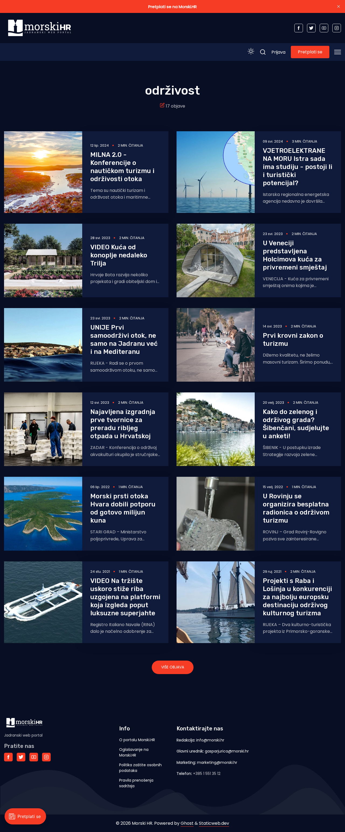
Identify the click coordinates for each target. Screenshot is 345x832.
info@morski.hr (210, 740)
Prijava (278, 52)
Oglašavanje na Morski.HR (134, 752)
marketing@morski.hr (217, 762)
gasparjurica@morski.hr (227, 751)
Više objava (172, 667)
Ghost (187, 823)
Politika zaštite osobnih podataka (140, 767)
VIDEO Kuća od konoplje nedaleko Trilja (118, 255)
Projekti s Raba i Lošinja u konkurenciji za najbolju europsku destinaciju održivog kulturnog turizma (297, 597)
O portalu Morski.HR (137, 740)
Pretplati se (310, 52)
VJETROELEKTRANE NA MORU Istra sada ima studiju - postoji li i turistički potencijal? (297, 167)
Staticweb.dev (214, 823)
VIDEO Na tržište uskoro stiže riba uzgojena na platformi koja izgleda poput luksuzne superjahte (125, 597)
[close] (338, 6)
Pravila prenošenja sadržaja (136, 783)
